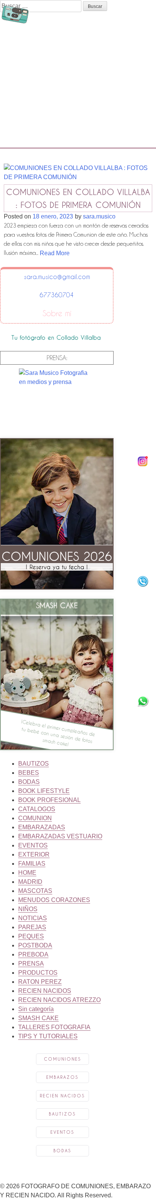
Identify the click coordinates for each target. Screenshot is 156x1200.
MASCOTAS (35, 891)
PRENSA (31, 963)
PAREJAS (32, 927)
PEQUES (31, 936)
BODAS (29, 782)
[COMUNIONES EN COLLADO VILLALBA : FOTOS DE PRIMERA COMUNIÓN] (78, 179)
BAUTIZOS (33, 763)
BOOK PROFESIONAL (49, 800)
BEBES (28, 772)
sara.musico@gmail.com (57, 276)
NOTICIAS (32, 918)
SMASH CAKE (38, 1018)
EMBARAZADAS (41, 827)
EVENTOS (33, 845)
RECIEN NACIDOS (44, 991)
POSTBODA (35, 945)
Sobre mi (57, 313)
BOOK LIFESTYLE (44, 791)
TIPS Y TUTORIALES (48, 1036)
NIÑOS (27, 909)
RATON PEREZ (40, 981)
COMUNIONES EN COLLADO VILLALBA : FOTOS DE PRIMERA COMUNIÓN (78, 198)
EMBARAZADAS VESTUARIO (60, 836)
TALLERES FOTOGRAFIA (54, 1027)
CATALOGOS (36, 809)
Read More (55, 253)
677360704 (57, 295)
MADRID (30, 882)
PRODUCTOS (38, 972)
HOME (27, 872)
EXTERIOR (34, 854)
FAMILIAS (31, 863)
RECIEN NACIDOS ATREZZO (59, 1000)
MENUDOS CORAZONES (54, 900)
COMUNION (35, 818)
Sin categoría (36, 1009)
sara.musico (99, 216)
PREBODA (33, 954)
